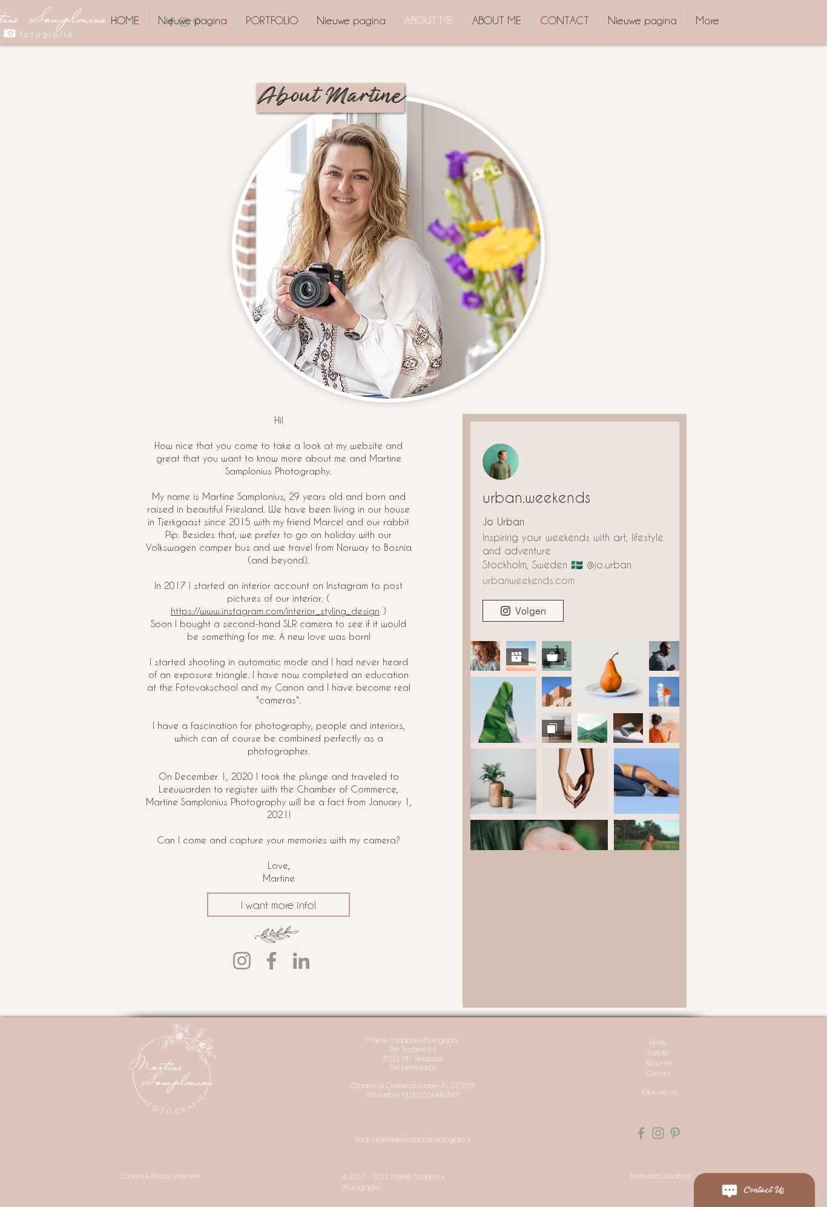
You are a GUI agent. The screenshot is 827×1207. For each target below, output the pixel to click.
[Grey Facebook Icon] (641, 1133)
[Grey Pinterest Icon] (675, 1133)
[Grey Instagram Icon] (658, 1133)
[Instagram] (242, 961)
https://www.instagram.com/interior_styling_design (275, 610)
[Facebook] (271, 961)
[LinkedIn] (301, 961)
